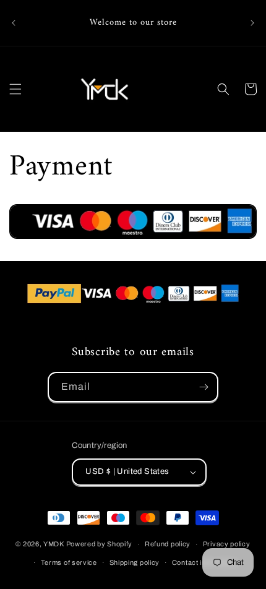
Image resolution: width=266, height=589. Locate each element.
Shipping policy (134, 562)
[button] (15, 89)
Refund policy (168, 544)
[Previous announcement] (13, 23)
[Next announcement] (252, 23)
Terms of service (69, 562)
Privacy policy (227, 544)
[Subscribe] (203, 387)
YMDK (53, 544)
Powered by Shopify (99, 544)
